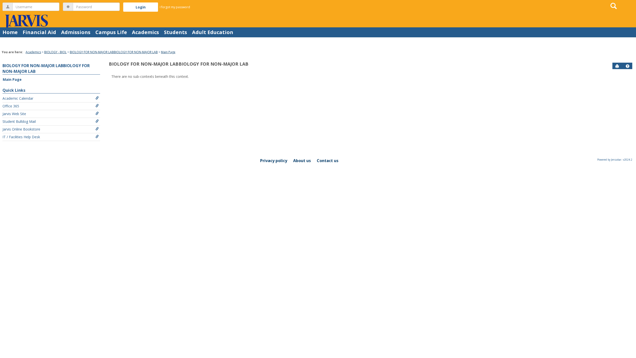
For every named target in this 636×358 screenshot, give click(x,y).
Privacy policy (273, 160)
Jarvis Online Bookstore (21, 129)
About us (302, 160)
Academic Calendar (17, 98)
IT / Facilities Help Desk (21, 136)
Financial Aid (39, 32)
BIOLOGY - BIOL (55, 52)
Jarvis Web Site (14, 113)
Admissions (75, 32)
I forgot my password (175, 7)
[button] (627, 66)
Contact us (327, 160)
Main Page (168, 52)
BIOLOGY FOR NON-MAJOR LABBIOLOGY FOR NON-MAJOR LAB (114, 52)
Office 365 (10, 106)
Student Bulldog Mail (19, 121)
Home (10, 32)
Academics (145, 32)
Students (175, 32)
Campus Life (111, 32)
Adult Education (212, 32)
